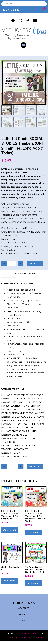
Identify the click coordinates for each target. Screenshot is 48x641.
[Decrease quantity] (4, 263)
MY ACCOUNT (12, 10)
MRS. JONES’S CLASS (25, 633)
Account (23, 608)
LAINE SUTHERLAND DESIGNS (26, 637)
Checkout (23, 614)
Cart (23, 620)
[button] (23, 45)
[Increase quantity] (21, 263)
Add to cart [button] (9, 530)
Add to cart (35, 263)
